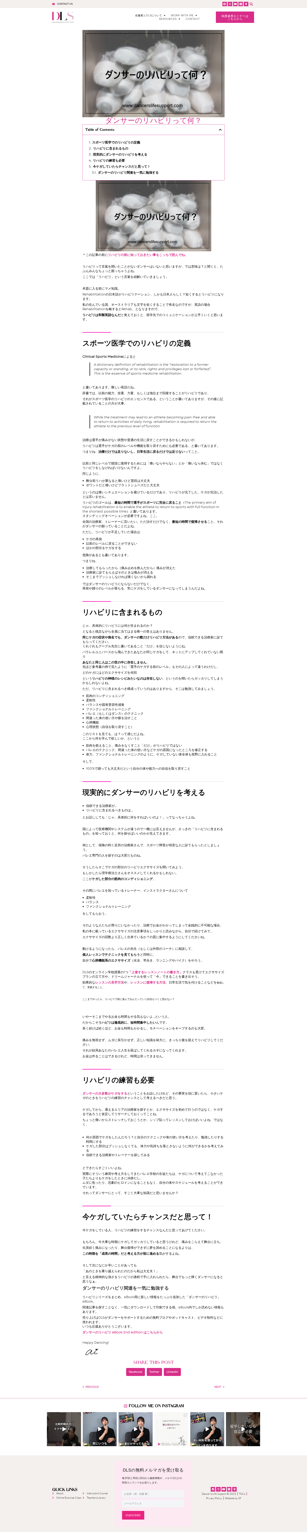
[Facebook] (224, 4)
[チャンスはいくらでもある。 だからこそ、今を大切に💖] (100, 1429)
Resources (168, 19)
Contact (193, 19)
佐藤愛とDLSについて (148, 15)
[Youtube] (235, 4)
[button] (251, 4)
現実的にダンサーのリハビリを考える (120, 154)
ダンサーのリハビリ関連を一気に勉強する (128, 172)
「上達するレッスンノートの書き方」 (155, 972)
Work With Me (182, 15)
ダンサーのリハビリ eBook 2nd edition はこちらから (122, 1332)
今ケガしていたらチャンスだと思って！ (121, 166)
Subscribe (133, 1515)
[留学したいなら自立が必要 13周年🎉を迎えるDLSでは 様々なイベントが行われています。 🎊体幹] (243, 1429)
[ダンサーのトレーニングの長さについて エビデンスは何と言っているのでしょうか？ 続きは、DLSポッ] (171, 1429)
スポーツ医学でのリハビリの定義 (116, 142)
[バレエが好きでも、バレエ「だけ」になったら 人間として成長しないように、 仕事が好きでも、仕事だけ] (136, 1429)
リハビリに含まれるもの (110, 148)
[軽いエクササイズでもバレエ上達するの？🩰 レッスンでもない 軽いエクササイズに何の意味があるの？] (64, 1429)
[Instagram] (230, 4)
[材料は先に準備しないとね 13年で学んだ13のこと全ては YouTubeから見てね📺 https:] (207, 1429)
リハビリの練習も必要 (109, 160)
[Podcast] (246, 4)
